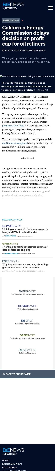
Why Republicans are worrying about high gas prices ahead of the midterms (25, 266)
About (5, 460)
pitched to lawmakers (13, 125)
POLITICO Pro (9, 467)
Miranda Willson (11, 254)
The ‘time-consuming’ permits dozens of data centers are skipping (24, 248)
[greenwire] (10, 243)
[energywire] (11, 261)
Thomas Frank (10, 236)
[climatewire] (12, 226)
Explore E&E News (12, 463)
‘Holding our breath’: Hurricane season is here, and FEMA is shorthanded (25, 231)
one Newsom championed (15, 143)
